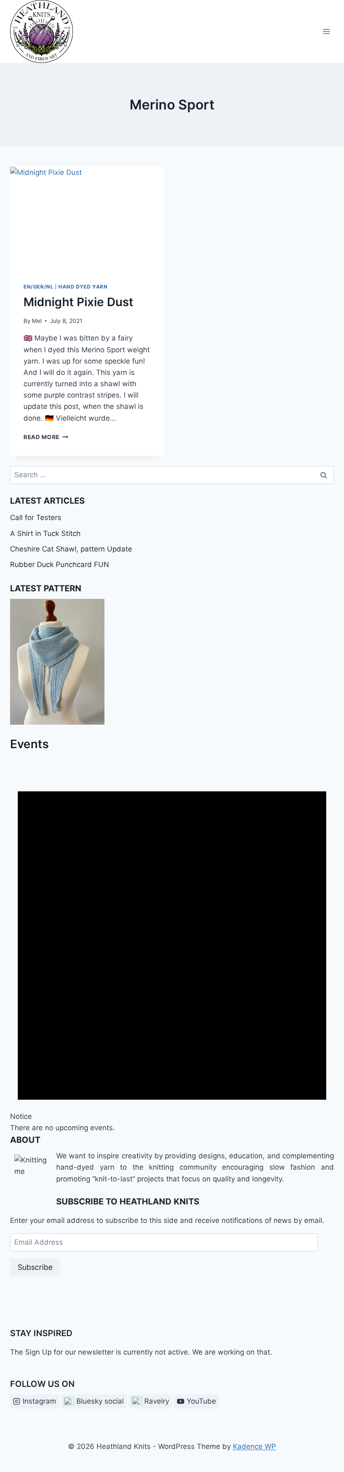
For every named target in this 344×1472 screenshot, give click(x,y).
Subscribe (35, 1267)
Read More (45, 437)
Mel (37, 320)
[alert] (172, 943)
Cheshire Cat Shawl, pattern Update (71, 549)
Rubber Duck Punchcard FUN (59, 564)
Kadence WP (254, 1446)
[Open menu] (326, 31)
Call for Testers (35, 517)
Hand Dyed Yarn (82, 286)
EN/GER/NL (38, 286)
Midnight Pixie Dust (78, 302)
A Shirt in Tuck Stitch (45, 533)
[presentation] (87, 218)
